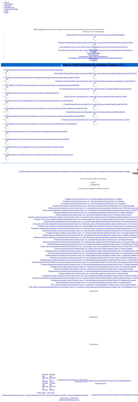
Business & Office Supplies (123, 215)
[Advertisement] (93, 304)
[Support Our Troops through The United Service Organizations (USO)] (72, 381)
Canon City (96, 184)
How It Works (9, 4)
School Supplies (123, 273)
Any (94, 182)
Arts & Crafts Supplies (128, 205)
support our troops (100, 383)
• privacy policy (41, 392)
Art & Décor (122, 203)
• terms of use (50, 392)
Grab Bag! (8, 5)
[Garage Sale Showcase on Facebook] (45, 381)
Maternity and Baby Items (129, 257)
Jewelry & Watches (126, 248)
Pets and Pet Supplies (126, 269)
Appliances (120, 201)
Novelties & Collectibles (129, 266)
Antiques (119, 199)
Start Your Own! (9, 7)
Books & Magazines (127, 212)
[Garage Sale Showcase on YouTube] (45, 390)
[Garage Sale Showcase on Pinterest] (52, 390)
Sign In (7, 2)
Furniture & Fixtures (127, 239)
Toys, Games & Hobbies (129, 284)
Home (6, 12)
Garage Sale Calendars (11, 9)
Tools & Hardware (125, 282)
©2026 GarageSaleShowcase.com (69, 400)
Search (7, 11)
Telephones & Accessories (128, 280)
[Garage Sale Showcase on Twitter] (52, 381)
